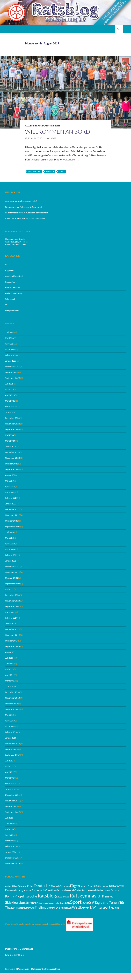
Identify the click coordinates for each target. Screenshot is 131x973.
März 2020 (10, 612)
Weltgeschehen (12, 310)
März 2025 (10, 401)
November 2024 (12, 423)
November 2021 (12, 572)
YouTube (115, 907)
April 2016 (10, 835)
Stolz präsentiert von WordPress (45, 969)
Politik (9, 896)
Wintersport (101, 907)
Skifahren (31, 902)
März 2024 (10, 441)
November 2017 (12, 743)
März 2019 (10, 680)
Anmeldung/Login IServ (15, 244)
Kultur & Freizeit (12, 287)
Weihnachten (64, 907)
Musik (115, 890)
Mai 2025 (9, 389)
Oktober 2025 (11, 372)
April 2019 (10, 675)
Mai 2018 (9, 715)
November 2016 (12, 800)
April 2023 (10, 486)
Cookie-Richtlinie (14, 954)
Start (61, 172)
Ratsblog (47, 895)
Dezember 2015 (12, 857)
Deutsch (41, 885)
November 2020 (12, 600)
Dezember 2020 (12, 595)
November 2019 (12, 635)
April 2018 (10, 720)
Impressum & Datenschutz (19, 948)
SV (6, 304)
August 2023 (11, 475)
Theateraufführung (25, 907)
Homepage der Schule (15, 239)
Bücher (29, 886)
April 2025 (10, 395)
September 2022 (12, 526)
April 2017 (10, 772)
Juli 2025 (9, 383)
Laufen (56, 890)
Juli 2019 (9, 658)
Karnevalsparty (14, 890)
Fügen (75, 885)
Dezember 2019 (12, 629)
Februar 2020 (11, 618)
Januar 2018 (10, 737)
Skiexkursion (15, 902)
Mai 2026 (9, 338)
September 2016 (12, 812)
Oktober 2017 (11, 749)
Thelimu (41, 907)
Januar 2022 (10, 560)
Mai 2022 (9, 538)
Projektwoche (25, 896)
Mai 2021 (9, 589)
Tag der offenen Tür (109, 902)
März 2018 (10, 726)
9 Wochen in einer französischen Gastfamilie (25, 218)
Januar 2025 (10, 412)
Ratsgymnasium (87, 895)
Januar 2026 (10, 361)
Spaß (67, 902)
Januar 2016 (10, 852)
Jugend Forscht (87, 886)
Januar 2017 (10, 789)
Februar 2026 (11, 355)
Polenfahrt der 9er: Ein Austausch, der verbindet (26, 212)
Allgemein (31, 125)
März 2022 (10, 549)
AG (6, 264)
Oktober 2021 (11, 578)
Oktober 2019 (11, 640)
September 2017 (12, 755)
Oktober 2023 (11, 463)
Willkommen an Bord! (58, 131)
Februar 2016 (11, 846)
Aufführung (20, 886)
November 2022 (12, 515)
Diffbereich (54, 886)
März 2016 (10, 840)
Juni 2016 (9, 823)
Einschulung (34, 172)
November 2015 (12, 863)
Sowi (40, 903)
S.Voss (52, 138)
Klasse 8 (39, 890)
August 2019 (11, 652)
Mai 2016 (9, 829)
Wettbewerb (82, 907)
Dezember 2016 (12, 795)
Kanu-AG (107, 886)
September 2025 (12, 378)
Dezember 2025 (12, 366)
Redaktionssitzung (13, 293)
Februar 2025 (11, 406)
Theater (10, 907)
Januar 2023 (10, 503)
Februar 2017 (11, 783)
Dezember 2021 (12, 566)
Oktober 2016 (11, 806)
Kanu (98, 886)
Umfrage (51, 907)
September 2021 (12, 583)
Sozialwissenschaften (53, 903)
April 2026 (10, 343)
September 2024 (12, 429)
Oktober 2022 (11, 520)
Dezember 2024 (12, 418)
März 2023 (10, 492)
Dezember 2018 (12, 692)
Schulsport (10, 299)
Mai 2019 (9, 669)
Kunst (48, 890)
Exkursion (65, 886)
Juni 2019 (9, 663)
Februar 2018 (11, 732)
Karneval (118, 886)
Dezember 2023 (12, 452)
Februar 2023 (11, 498)
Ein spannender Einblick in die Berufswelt (23, 207)
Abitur (8, 886)
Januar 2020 (10, 623)
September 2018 (12, 709)
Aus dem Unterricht (49, 125)
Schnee (109, 896)
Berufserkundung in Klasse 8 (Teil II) (21, 201)
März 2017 (10, 777)
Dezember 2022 (12, 509)
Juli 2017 (9, 760)
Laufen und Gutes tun (73, 890)
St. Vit (85, 902)
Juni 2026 (9, 332)
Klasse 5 (50, 172)
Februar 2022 (11, 555)
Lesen (90, 890)
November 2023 (12, 458)
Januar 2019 (10, 686)
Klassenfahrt (10, 282)
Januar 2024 (10, 446)
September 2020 (12, 606)
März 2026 (10, 349)
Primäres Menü (127, 29)
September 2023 (12, 469)
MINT (107, 890)
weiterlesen (71, 159)
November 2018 (12, 698)
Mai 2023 (9, 480)
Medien (99, 890)
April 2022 (10, 543)
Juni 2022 (9, 532)
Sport (76, 902)
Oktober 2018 (11, 703)
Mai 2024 (9, 435)
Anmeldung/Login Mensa (16, 241)
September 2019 (12, 646)
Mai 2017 (9, 766)
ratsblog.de (62, 896)
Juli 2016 (9, 817)
